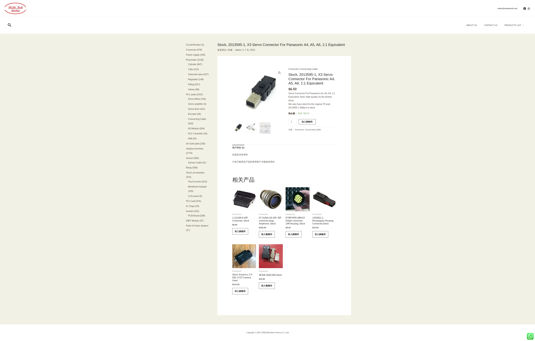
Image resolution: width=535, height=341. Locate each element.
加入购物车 (307, 122)
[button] (507, 8)
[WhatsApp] (529, 8)
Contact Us (491, 25)
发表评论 (221, 50)
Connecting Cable (309, 69)
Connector (293, 69)
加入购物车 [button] (240, 231)
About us (471, 25)
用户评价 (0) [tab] (238, 147)
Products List (512, 25)
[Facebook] (524, 8)
